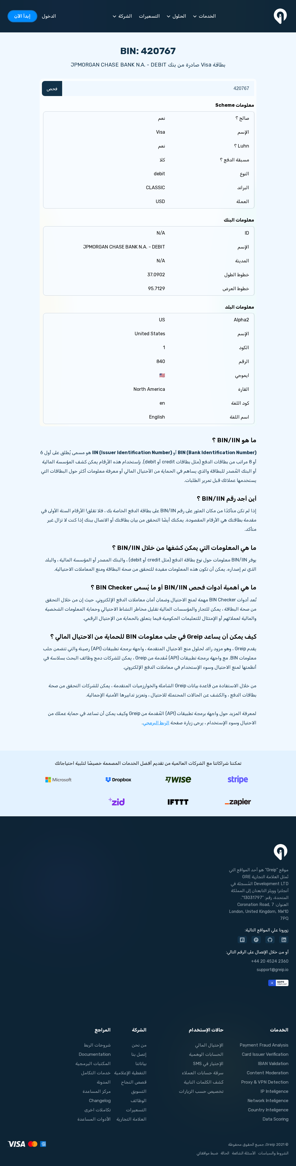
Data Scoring (275, 1119)
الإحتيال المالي (209, 1045)
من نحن (139, 1045)
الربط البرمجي (156, 722)
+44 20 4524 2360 (269, 961)
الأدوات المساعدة (94, 1119)
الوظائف (139, 1100)
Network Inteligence (267, 1100)
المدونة (104, 1082)
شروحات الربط (97, 1045)
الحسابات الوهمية (206, 1054)
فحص (52, 88)
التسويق (139, 1091)
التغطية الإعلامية (130, 1072)
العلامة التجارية (131, 1119)
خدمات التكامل (96, 1072)
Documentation (95, 1054)
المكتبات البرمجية (93, 1063)
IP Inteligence (274, 1091)
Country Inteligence (268, 1109)
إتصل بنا (139, 1054)
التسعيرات (136, 1109)
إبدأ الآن (22, 16)
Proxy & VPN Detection (264, 1082)
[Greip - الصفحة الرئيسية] (280, 16)
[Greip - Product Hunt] (256, 940)
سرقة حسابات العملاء (202, 1072)
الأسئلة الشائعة (244, 1153)
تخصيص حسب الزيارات (201, 1091)
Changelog (100, 1100)
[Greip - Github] (270, 940)
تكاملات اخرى (97, 1109)
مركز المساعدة (97, 1091)
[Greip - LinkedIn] (283, 940)
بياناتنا (141, 1063)
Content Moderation (267, 1072)
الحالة (225, 1153)
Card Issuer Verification (265, 1054)
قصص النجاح (134, 1082)
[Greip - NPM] (242, 940)
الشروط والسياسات (273, 1153)
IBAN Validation (273, 1063)
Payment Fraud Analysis (264, 1045)
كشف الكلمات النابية (203, 1082)
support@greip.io (272, 969)
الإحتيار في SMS (208, 1063)
